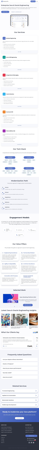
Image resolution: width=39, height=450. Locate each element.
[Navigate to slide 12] (33, 327)
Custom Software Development (6, 427)
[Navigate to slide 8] (24, 327)
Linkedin (33, 442)
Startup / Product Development (6, 430)
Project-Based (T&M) (20, 235)
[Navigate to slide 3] (19, 306)
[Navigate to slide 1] (14, 306)
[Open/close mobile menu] (37, 1)
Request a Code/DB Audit (17, 11)
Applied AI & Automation (29, 432)
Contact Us (33, 1)
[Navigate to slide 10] (29, 327)
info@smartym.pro (31, 438)
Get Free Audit (19, 418)
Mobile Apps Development (29, 430)
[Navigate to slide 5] (24, 306)
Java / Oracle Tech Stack (29, 427)
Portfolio (2, 439)
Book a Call (5, 11)
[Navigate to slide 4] (22, 306)
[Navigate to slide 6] (19, 327)
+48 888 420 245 (31, 440)
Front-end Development (29, 428)
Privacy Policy (25, 447)
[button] (19, 44)
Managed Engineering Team (8, 230)
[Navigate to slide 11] (31, 327)
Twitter (29, 442)
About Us (2, 442)
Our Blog (2, 440)
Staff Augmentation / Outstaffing (6, 428)
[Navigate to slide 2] (17, 306)
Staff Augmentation (32, 230)
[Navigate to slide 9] (26, 327)
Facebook (31, 442)
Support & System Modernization (6, 432)
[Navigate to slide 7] (21, 327)
